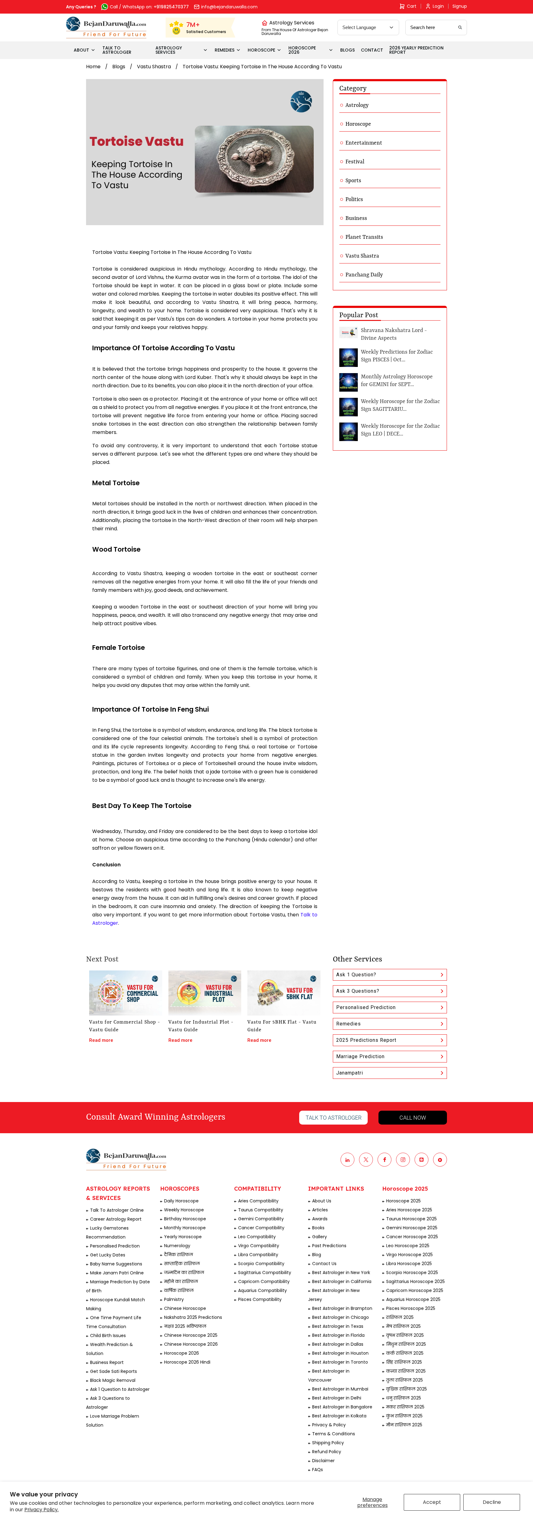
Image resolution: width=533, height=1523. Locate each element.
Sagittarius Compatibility (264, 1272)
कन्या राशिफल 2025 (406, 1371)
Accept (432, 1502)
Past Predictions (329, 1246)
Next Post (102, 959)
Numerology (177, 1246)
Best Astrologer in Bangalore (342, 1407)
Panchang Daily (364, 275)
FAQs (317, 1469)
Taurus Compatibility (260, 1210)
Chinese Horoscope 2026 (191, 1344)
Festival (354, 162)
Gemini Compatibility (261, 1219)
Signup (459, 6)
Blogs (118, 66)
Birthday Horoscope (185, 1219)
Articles (320, 1210)
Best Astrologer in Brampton (342, 1308)
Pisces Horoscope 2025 (410, 1308)
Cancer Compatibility (261, 1228)
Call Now (412, 1117)
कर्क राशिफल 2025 (405, 1353)
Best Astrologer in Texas (337, 1326)
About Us (321, 1201)
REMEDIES (224, 50)
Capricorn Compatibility (264, 1281)
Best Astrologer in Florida (338, 1335)
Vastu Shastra (154, 66)
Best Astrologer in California (341, 1281)
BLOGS (347, 50)
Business (356, 218)
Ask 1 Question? (356, 975)
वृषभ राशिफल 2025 (405, 1335)
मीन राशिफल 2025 (404, 1425)
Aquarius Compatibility (262, 1290)
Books (318, 1228)
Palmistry (174, 1299)
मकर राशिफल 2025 (405, 1407)
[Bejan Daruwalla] (106, 27)
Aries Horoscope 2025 (409, 1210)
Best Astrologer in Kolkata (339, 1416)
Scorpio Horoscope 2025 (412, 1272)
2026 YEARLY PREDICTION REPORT (416, 50)
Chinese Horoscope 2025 (190, 1335)
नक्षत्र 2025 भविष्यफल (185, 1326)
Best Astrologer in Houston (340, 1353)
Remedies (348, 1024)
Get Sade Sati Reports (113, 1371)
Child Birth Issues (108, 1335)
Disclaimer (323, 1461)
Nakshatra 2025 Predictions (193, 1317)
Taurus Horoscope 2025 (411, 1219)
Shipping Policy (328, 1443)
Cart (411, 6)
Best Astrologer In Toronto (340, 1362)
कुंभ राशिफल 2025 (404, 1416)
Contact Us (324, 1263)
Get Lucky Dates (107, 1255)
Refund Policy (326, 1452)
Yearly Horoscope (183, 1237)
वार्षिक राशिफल (179, 1290)
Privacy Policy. (41, 1509)
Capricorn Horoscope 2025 (414, 1290)
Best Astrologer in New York (341, 1272)
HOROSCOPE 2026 (302, 50)
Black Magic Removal (112, 1380)
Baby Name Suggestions (116, 1264)
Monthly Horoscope (185, 1228)
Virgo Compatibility (258, 1246)
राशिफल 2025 (400, 1317)
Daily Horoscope (181, 1201)
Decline (492, 1502)
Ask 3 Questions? (357, 991)
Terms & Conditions (333, 1434)
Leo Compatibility (257, 1237)
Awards (320, 1219)
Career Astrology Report (116, 1219)
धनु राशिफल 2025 (403, 1398)
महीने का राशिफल (181, 1281)
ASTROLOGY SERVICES (168, 50)
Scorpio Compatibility (261, 1263)
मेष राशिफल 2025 (403, 1326)
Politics (354, 199)
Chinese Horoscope (185, 1308)
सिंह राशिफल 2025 (404, 1362)
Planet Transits (364, 237)
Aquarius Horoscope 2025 (413, 1299)
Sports (353, 181)
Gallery (319, 1237)
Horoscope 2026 (181, 1353)
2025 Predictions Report (366, 1040)
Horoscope (358, 124)
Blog (316, 1255)
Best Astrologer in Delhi (336, 1398)
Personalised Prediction (366, 1007)
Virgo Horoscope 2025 (409, 1255)
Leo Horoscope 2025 (407, 1246)
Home (93, 66)
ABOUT (81, 50)
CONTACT (372, 50)
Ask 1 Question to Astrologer (120, 1389)
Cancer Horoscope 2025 (412, 1237)
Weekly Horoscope (184, 1210)
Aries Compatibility (258, 1201)
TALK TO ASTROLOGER (116, 50)
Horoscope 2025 (403, 1201)
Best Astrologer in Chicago (340, 1317)
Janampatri (349, 1073)
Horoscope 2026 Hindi (187, 1362)
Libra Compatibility (258, 1255)
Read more (101, 1040)
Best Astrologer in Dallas (337, 1344)
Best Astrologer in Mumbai (340, 1389)
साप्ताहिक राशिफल (182, 1263)
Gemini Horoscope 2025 (411, 1228)
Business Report (107, 1362)
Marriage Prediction (360, 1056)
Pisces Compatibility (260, 1299)
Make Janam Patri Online (117, 1273)
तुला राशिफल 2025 (404, 1380)
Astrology (357, 105)
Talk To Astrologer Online (117, 1210)
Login (438, 6)
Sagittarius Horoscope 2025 (415, 1281)
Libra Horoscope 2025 (409, 1263)
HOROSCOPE (261, 50)
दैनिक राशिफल (178, 1255)
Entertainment (363, 143)
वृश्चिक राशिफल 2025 (406, 1389)
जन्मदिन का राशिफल (184, 1272)
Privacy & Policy (329, 1425)
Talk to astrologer (334, 1117)
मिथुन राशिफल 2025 (406, 1344)
